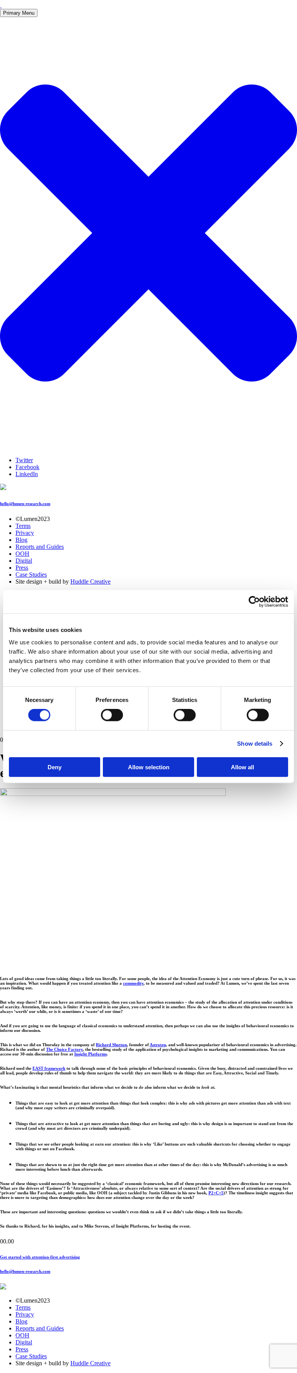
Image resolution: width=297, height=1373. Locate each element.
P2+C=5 (216, 1192)
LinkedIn (26, 474)
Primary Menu (18, 13)
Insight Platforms (90, 1054)
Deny (54, 766)
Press (21, 567)
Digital (23, 560)
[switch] (112, 715)
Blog (21, 539)
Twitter (24, 460)
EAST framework (48, 1068)
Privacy (24, 532)
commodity (133, 983)
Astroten (158, 1044)
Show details (254, 743)
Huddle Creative (90, 581)
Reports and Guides (39, 546)
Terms (23, 526)
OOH (22, 553)
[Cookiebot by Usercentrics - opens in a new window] (254, 602)
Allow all (242, 766)
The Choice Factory (64, 1049)
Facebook (27, 467)
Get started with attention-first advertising (40, 1257)
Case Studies (31, 574)
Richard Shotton (111, 1044)
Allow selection (148, 766)
